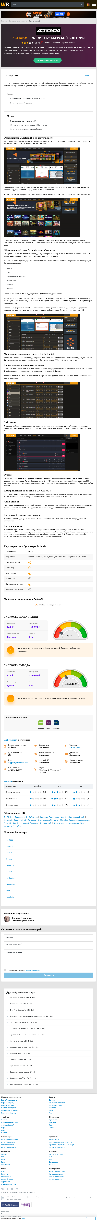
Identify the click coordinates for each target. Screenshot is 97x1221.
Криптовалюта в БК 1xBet (20, 1060)
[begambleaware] (10, 1205)
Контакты (4, 1174)
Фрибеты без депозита (9, 1122)
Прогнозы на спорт (56, 1154)
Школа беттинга (7, 1179)
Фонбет (4, 1133)
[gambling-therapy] (26, 1205)
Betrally (9, 847)
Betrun (9, 853)
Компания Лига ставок (49, 817)
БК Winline (8, 817)
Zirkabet (9, 859)
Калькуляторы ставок (57, 1172)
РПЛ (50, 1157)
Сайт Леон (33, 817)
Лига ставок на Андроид (10, 1110)
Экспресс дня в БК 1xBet (19, 1053)
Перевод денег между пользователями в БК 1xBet (31, 1016)
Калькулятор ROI (55, 1179)
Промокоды (53, 1120)
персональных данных (33, 970)
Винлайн (52, 1108)
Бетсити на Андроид (8, 1113)
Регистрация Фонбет (9, 1147)
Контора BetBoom (11, 820)
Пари (51, 1110)
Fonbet (3, 1162)
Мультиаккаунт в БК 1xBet (20, 1066)
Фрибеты (4, 1120)
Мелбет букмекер (28, 820)
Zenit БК (7, 823)
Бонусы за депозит (56, 1105)
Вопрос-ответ (6, 1177)
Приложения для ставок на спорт (61, 1145)
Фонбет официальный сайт (73, 817)
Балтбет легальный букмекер (25, 823)
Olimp (8, 891)
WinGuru (10, 866)
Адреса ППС (5, 1182)
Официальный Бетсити (48, 820)
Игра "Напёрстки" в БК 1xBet (21, 1010)
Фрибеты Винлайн (8, 1125)
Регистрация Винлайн (9, 1140)
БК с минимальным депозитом (60, 1142)
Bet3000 (9, 840)
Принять (91, 1219)
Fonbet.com (11, 884)
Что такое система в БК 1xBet (22, 998)
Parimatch (10, 878)
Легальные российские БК (47, 60)
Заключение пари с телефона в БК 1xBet (26, 1029)
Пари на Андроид (7, 1103)
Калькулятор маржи (56, 1177)
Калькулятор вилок (56, 1174)
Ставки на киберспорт (57, 1147)
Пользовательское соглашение (11, 1214)
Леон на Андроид (7, 1105)
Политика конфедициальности (11, 1216)
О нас (3, 1172)
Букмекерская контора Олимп (66, 823)
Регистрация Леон (8, 1145)
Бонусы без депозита (57, 1103)
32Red (9, 872)
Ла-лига (52, 1165)
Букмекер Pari (21, 817)
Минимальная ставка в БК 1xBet (23, 1084)
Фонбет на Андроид (8, 1108)
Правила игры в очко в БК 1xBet (23, 1072)
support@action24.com (18, 763)
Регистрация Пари (8, 1142)
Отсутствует (74, 747)
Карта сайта (5, 1212)
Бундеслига (53, 1162)
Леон (51, 1113)
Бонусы (52, 1100)
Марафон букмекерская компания (75, 820)
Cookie (23, 1218)
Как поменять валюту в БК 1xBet (23, 1023)
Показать (87, 76)
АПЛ (50, 1160)
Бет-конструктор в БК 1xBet (21, 1041)
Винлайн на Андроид (9, 1100)
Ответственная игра (8, 1184)
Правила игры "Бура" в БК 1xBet (23, 1078)
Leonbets (10, 897)
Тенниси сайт (46, 823)
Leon (3, 1160)
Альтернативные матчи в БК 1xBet (24, 1047)
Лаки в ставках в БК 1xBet (20, 1004)
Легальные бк (54, 1140)
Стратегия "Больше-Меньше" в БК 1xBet (26, 1035)
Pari (2, 1157)
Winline (4, 1154)
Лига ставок (5, 1165)
